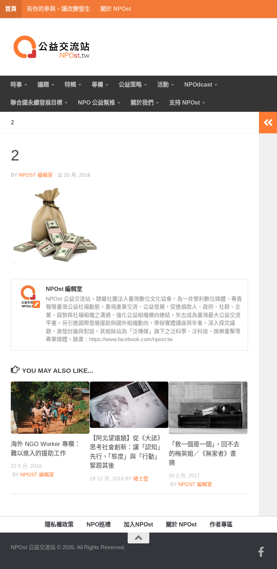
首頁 (11, 9)
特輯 (70, 84)
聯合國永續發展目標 (36, 103)
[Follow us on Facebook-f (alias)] (261, 552)
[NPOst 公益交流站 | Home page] (52, 46)
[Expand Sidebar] (268, 122)
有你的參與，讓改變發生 (58, 9)
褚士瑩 (140, 478)
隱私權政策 (59, 524)
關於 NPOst (115, 9)
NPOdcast (198, 84)
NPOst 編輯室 (36, 175)
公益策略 (130, 84)
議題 (43, 84)
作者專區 (221, 524)
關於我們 (142, 103)
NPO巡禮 (99, 524)
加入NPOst (138, 524)
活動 (163, 84)
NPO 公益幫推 (96, 103)
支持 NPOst (184, 103)
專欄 (97, 84)
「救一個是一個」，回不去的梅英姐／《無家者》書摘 (204, 453)
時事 (16, 84)
